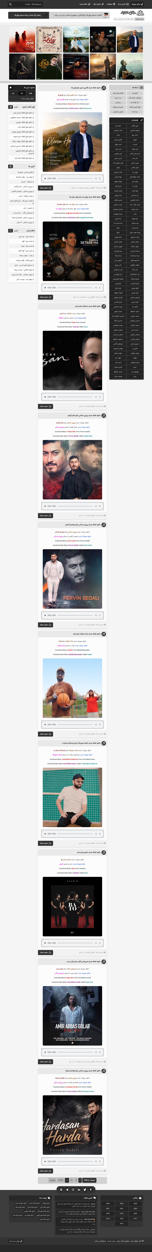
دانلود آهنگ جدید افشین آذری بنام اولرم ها (86, 88)
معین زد (135, 348)
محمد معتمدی (118, 325)
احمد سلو (135, 135)
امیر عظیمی (118, 154)
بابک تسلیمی (118, 172)
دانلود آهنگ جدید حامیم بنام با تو (89, 852)
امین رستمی (135, 163)
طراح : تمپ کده (15, 1241)
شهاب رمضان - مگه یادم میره (22, 274)
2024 (107, 1204)
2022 (121, 1209)
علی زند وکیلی (118, 270)
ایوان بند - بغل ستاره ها (24, 177)
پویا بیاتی (135, 191)
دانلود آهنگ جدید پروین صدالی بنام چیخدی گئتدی (83, 525)
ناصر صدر (118, 362)
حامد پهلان (118, 195)
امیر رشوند (135, 149)
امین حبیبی (118, 158)
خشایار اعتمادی (118, 209)
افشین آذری (89, 188)
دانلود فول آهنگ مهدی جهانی (22, 132)
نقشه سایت (83, 4)
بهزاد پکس (118, 177)
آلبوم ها (135, 93)
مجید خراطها (135, 311)
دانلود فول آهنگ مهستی (24, 122)
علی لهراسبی (118, 274)
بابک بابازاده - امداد (25, 196)
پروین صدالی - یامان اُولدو (23, 186)
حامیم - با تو (28, 208)
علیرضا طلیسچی (118, 279)
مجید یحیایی (135, 316)
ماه (22, 93)
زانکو (118, 232)
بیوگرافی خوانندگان (135, 98)
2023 (135, 1209)
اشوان (135, 140)
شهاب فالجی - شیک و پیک (23, 270)
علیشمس (118, 283)
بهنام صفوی (118, 181)
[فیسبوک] (91, 1189)
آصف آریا (118, 126)
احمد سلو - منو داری (25, 236)
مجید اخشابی (118, 307)
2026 (135, 1204)
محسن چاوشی (135, 321)
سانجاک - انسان (26, 182)
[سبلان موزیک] (132, 15)
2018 (107, 1213)
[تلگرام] (67, 1189)
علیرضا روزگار (135, 279)
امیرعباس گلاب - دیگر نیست (22, 213)
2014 (121, 1223)
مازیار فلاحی (118, 302)
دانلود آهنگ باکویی (29, 1211)
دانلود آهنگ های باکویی (43, 1215)
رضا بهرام (135, 218)
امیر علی (135, 158)
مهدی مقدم (118, 353)
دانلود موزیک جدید (21, 1203)
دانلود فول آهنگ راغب (24, 127)
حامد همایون (135, 200)
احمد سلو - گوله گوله (25, 251)
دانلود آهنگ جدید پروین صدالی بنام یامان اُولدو (84, 415)
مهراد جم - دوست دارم (24, 279)
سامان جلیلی (135, 242)
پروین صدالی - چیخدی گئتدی (22, 191)
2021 (107, 1209)
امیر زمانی (118, 149)
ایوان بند (89, 297)
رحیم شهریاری (118, 214)
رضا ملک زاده (118, 223)
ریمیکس (118, 102)
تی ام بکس (135, 195)
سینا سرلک (118, 256)
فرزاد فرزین (134, 293)
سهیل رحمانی (118, 246)
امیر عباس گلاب (87, 1062)
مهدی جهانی (135, 353)
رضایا (118, 228)
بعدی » (52, 1180)
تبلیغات (109, 4)
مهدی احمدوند (118, 348)
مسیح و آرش (135, 344)
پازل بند (134, 186)
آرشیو (16, 107)
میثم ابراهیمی (134, 362)
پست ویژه (118, 98)
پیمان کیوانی (118, 191)
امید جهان (118, 144)
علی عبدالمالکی (135, 274)
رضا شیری (118, 218)
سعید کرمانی (118, 242)
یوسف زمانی (118, 376)
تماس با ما (121, 4)
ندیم (134, 367)
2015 (107, 1218)
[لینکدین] (79, 1189)
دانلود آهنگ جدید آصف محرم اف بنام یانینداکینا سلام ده (81, 743)
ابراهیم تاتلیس (135, 130)
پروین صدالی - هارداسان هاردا (22, 217)
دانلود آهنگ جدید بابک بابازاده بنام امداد (87, 634)
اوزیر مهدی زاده (118, 163)
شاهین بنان (118, 260)
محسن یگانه (118, 321)
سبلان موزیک (136, 4)
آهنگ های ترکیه (118, 93)
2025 (121, 1204)
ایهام (118, 167)
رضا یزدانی (135, 228)
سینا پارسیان (118, 251)
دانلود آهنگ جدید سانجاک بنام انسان (88, 306)
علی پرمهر (118, 265)
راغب (135, 214)
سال (13, 93)
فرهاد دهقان (118, 293)
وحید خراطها (118, 372)
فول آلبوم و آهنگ (134, 107)
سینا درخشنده (134, 256)
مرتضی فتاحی (135, 339)
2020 (135, 1213)
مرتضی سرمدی (118, 334)
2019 (121, 1213)
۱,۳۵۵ (60, 1180)
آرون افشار (135, 126)
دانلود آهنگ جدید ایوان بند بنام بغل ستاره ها (85, 197)
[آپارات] (61, 1189)
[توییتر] (85, 1189)
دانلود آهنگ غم (29, 1215)
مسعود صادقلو (118, 339)
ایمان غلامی (135, 167)
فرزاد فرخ (118, 288)
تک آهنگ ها (81, 188)
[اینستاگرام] (73, 1189)
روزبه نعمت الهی (135, 232)
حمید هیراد (135, 209)
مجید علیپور (118, 311)
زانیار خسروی (135, 237)
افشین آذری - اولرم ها (25, 172)
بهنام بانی (135, 181)
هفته (30, 93)
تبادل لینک (97, 4)
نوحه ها (135, 112)
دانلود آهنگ (44, 188)
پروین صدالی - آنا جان (24, 222)
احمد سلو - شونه (26, 246)
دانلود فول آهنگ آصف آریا (23, 158)
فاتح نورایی (135, 288)
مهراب (135, 358)
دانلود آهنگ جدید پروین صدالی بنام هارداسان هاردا (83, 1071)
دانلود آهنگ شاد (17, 1215)
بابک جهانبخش (135, 177)
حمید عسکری (118, 205)
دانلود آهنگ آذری (32, 1207)
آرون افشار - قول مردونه (24, 260)
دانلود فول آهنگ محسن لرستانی (21, 146)
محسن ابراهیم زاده (118, 316)
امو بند (135, 144)
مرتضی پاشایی (135, 334)
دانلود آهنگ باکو (20, 1207)
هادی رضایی (118, 367)
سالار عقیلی (118, 237)
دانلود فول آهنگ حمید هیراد (22, 136)
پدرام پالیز (118, 186)
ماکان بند (135, 307)
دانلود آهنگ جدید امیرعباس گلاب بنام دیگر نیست (84, 961)
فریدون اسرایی (135, 297)
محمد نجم (134, 330)
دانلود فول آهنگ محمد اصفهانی (21, 117)
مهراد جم (118, 358)
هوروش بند (135, 372)
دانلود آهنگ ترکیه (45, 1219)
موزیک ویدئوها (118, 107)
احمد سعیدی (118, 130)
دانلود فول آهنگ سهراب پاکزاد (22, 141)
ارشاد (118, 135)
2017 (135, 1218)
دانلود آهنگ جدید (34, 1203)
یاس (134, 376)
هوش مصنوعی (118, 112)
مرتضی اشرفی (118, 330)
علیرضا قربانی (135, 283)
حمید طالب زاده (135, 205)
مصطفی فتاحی (118, 344)
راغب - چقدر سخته (25, 255)
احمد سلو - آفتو (27, 241)
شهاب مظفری (135, 265)
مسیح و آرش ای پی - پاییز (23, 265)
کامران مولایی (118, 297)
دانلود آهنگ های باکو (44, 1211)
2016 (121, 1218)
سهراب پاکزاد (135, 246)
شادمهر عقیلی (134, 260)
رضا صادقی (135, 223)
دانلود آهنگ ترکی (45, 1207)
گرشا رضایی (135, 302)
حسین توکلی (118, 200)
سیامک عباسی (135, 251)
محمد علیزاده (135, 325)
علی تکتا (135, 270)
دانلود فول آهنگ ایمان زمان (22, 113)
